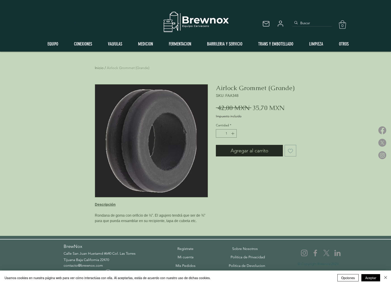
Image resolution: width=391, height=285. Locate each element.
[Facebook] (382, 130)
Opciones (348, 277)
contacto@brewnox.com (83, 265)
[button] (342, 24)
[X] (382, 143)
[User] (280, 23)
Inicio (99, 68)
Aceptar (370, 277)
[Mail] (265, 23)
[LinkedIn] (337, 253)
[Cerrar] (385, 277)
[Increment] (233, 133)
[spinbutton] (226, 133)
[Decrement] (219, 133)
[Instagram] (382, 155)
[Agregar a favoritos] (290, 150)
